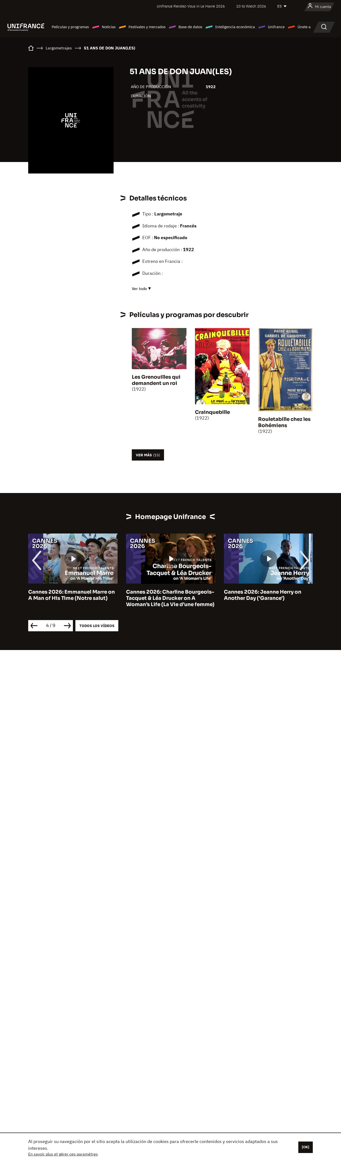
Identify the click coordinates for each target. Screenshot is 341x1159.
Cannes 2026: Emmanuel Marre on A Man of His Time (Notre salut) (71, 595)
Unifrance (276, 26)
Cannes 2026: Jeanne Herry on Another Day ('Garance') (262, 595)
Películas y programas (70, 26)
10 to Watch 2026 (251, 6)
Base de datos (190, 26)
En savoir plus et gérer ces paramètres (63, 1154)
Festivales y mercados (147, 26)
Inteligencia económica (235, 26)
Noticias (109, 26)
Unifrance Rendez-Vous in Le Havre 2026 (191, 6)
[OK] (305, 1147)
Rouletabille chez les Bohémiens (284, 422)
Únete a (304, 26)
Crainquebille (212, 412)
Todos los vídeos (96, 625)
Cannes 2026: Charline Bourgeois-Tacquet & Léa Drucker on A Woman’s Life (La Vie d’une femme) (170, 598)
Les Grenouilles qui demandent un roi (156, 380)
